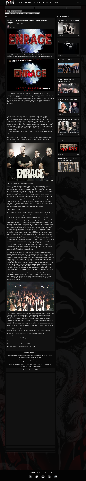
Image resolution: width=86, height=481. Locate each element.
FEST (50, 2)
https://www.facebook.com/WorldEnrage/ (17, 338)
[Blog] (6, 16)
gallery (23, 8)
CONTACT (38, 2)
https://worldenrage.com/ (13, 341)
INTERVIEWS (28, 2)
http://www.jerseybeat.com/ (13, 205)
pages (63, 8)
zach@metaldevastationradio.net (30, 362)
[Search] (80, 2)
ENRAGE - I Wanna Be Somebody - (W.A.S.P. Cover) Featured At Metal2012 (22, 13)
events (31, 8)
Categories (13, 11)
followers (47, 8)
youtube (38, 8)
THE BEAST (13, 26)
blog (16, 8)
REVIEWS (45, 2)
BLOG (22, 2)
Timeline (9, 8)
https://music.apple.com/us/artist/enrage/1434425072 (19, 343)
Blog (8, 11)
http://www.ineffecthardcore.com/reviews (33, 206)
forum (56, 8)
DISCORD (55, 2)
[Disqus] (30, 391)
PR (34, 2)
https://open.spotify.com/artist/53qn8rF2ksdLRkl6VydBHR (21, 346)
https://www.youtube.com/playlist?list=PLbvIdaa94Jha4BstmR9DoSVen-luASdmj (32, 56)
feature (19, 11)
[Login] (78, 2)
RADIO (18, 2)
